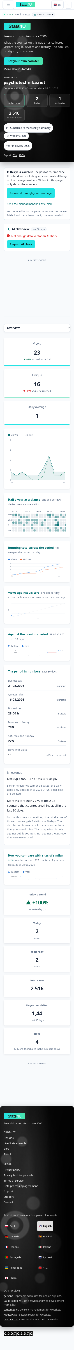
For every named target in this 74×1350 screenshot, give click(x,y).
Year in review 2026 (18, 145)
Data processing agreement (21, 1186)
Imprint (8, 1191)
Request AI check (21, 244)
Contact (8, 1202)
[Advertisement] (37, 288)
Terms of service (14, 1180)
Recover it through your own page (31, 193)
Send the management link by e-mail (29, 204)
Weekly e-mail (16, 136)
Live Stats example (15, 1143)
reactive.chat (11, 1319)
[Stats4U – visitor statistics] (18, 1333)
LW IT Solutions (12, 1300)
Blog (6, 1148)
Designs (9, 1138)
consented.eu (11, 1309)
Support (9, 1196)
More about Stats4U (17, 69)
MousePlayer (11, 1314)
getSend (8, 1296)
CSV (15, 155)
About (7, 1154)
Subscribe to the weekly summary (30, 128)
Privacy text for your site (18, 1175)
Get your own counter (23, 61)
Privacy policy (12, 1170)
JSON (22, 155)
